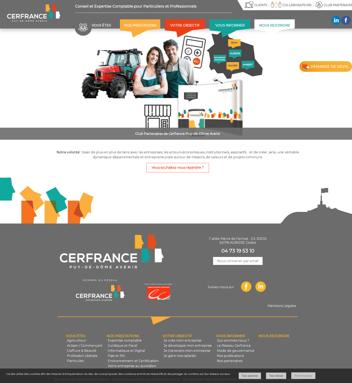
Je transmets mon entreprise (187, 351)
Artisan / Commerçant (85, 346)
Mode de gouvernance (235, 351)
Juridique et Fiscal (122, 346)
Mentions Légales (282, 306)
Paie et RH (116, 356)
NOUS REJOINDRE (274, 25)
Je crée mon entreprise (182, 340)
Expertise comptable (125, 340)
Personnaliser (303, 375)
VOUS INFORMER (230, 25)
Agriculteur (76, 340)
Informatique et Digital (126, 351)
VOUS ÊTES (101, 25)
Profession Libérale (82, 356)
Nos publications (230, 356)
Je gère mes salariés (180, 356)
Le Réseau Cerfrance (234, 346)
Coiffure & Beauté (81, 351)
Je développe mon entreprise (188, 346)
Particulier (75, 361)
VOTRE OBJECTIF (185, 25)
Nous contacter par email (237, 261)
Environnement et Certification (133, 361)
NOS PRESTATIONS (140, 25)
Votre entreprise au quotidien (132, 366)
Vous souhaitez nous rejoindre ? (178, 167)
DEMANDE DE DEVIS (329, 67)
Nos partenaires (229, 361)
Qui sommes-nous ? (233, 340)
